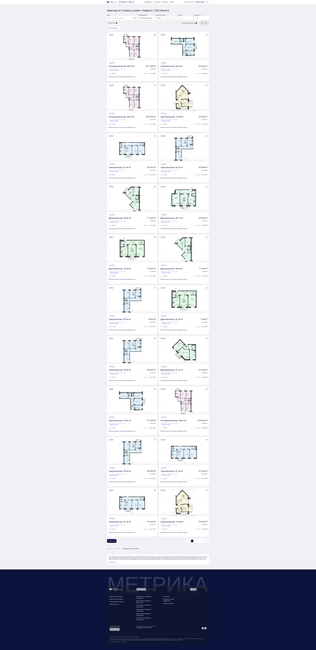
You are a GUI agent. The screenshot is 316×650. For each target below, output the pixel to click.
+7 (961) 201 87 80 (189, 2)
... (199, 541)
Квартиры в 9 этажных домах (131, 548)
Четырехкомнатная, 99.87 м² (121, 66)
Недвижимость (149, 2)
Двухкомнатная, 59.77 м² (171, 218)
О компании (157, 2)
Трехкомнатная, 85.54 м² (171, 167)
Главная (109, 548)
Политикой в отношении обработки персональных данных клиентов (150, 639)
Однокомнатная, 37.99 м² (171, 117)
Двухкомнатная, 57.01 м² (171, 370)
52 (202, 541)
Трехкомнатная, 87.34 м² (120, 167)
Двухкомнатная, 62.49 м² (120, 269)
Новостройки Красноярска (117, 601)
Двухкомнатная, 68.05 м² (120, 218)
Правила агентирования (170, 639)
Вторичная (117, 548)
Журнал (172, 2)
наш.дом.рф (136, 636)
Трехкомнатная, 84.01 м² (171, 66)
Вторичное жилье (114, 604)
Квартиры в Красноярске (116, 596)
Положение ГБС (179, 639)
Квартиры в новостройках (116, 599)
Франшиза (165, 2)
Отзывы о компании (168, 603)
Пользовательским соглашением (128, 639)
